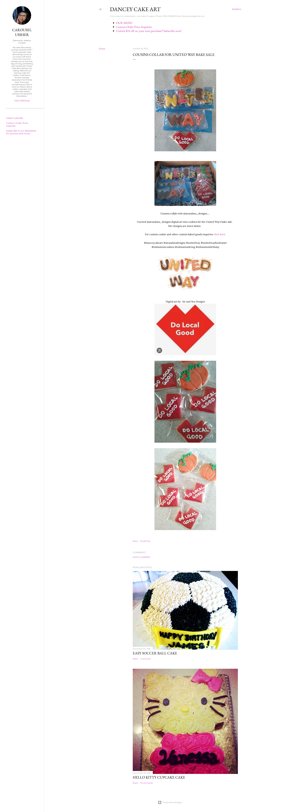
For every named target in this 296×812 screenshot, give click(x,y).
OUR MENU (124, 23)
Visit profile (22, 100)
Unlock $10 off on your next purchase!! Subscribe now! (149, 31)
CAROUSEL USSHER (22, 32)
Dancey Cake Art (135, 9)
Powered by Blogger (172, 802)
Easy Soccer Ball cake (155, 653)
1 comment (145, 659)
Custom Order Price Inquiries (134, 27)
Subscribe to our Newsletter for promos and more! (21, 132)
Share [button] (102, 48)
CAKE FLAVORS (14, 118)
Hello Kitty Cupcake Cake (159, 777)
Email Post (145, 541)
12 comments (146, 783)
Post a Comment (141, 557)
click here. (220, 234)
